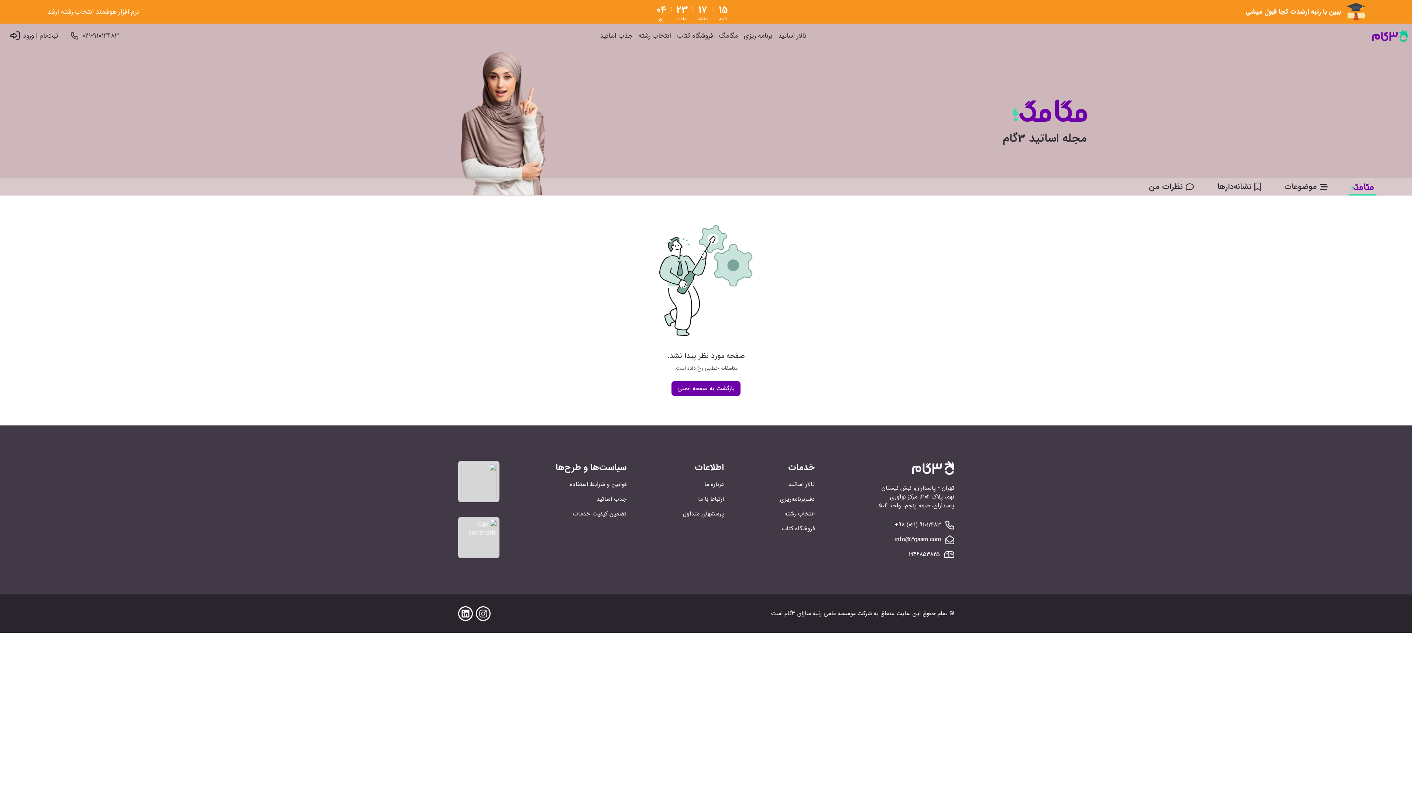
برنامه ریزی (758, 36)
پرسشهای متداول (703, 513)
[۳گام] (1390, 36)
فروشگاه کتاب (695, 36)
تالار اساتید (792, 36)
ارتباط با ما (711, 499)
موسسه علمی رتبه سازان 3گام (820, 613)
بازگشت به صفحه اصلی (706, 388)
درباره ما (714, 484)
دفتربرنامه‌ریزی (797, 499)
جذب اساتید (616, 36)
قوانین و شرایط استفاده (598, 484)
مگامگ (728, 36)
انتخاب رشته (654, 36)
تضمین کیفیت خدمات (599, 513)
